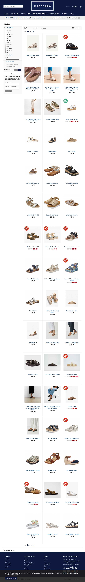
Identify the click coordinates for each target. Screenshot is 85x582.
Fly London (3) (9, 34)
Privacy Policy (27, 565)
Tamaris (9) (9, 48)
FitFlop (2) (8, 32)
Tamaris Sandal (32, 343)
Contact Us (70, 17)
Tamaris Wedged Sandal (72, 343)
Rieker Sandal (33, 311)
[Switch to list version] (77, 28)
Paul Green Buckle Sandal (52, 374)
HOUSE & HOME (25, 14)
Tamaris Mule (72, 406)
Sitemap (26, 569)
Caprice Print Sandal (52, 55)
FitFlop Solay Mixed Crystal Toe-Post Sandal (52, 407)
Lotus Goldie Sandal (33, 215)
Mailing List (8, 563)
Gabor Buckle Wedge (72, 119)
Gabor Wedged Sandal (32, 183)
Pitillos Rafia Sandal (33, 247)
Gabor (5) (8, 36)
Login (67, 7)
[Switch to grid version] (73, 28)
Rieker (45, 567)
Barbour (46, 559)
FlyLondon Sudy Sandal (52, 119)
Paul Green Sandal (71, 374)
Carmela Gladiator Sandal (72, 55)
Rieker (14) (8, 46)
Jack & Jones (47, 563)
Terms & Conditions (29, 563)
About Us (7, 559)
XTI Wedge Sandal (71, 470)
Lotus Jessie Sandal (52, 215)
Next (33, 31)
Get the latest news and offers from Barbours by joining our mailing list (25, 17)
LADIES (6, 14)
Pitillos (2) (8, 42)
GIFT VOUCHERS (54, 14)
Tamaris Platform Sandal (33, 438)
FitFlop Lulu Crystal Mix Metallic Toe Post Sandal (32, 88)
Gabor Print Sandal (32, 151)
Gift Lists (7, 567)
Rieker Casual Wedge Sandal (33, 535)
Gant (45, 561)
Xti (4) (7, 52)
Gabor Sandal (52, 151)
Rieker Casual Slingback (72, 438)
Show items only (12, 64)
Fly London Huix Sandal (52, 502)
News (64, 17)
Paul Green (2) (9, 40)
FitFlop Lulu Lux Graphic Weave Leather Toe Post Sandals (33, 408)
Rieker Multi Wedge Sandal (52, 279)
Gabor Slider (71, 151)
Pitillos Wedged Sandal (52, 247)
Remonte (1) (9, 44)
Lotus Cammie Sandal (71, 183)
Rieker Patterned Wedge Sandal (72, 279)
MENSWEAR (14, 14)
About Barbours (56, 17)
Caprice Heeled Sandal (32, 55)
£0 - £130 (7, 57)
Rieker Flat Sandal (52, 534)
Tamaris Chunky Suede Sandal (52, 311)
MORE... (72, 14)
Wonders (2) (9, 50)
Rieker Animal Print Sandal (71, 247)
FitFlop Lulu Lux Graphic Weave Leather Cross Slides (52, 89)
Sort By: (25, 27)
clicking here (14, 574)
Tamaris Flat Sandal (71, 311)
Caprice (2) (8, 30)
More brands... (47, 569)
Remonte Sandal (52, 438)
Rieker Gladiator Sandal (33, 470)
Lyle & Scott (47, 565)
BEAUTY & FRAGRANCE (39, 14)
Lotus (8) (8, 38)
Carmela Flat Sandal (33, 502)
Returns (26, 561)
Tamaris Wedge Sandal (52, 343)
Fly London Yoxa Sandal (72, 502)
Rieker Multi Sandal (32, 279)
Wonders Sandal (33, 374)
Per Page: (37, 27)
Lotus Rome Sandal (71, 215)
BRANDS (64, 14)
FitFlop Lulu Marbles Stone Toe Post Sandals (33, 120)
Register (74, 7)
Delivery (26, 559)
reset (16, 69)
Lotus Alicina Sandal (52, 183)
